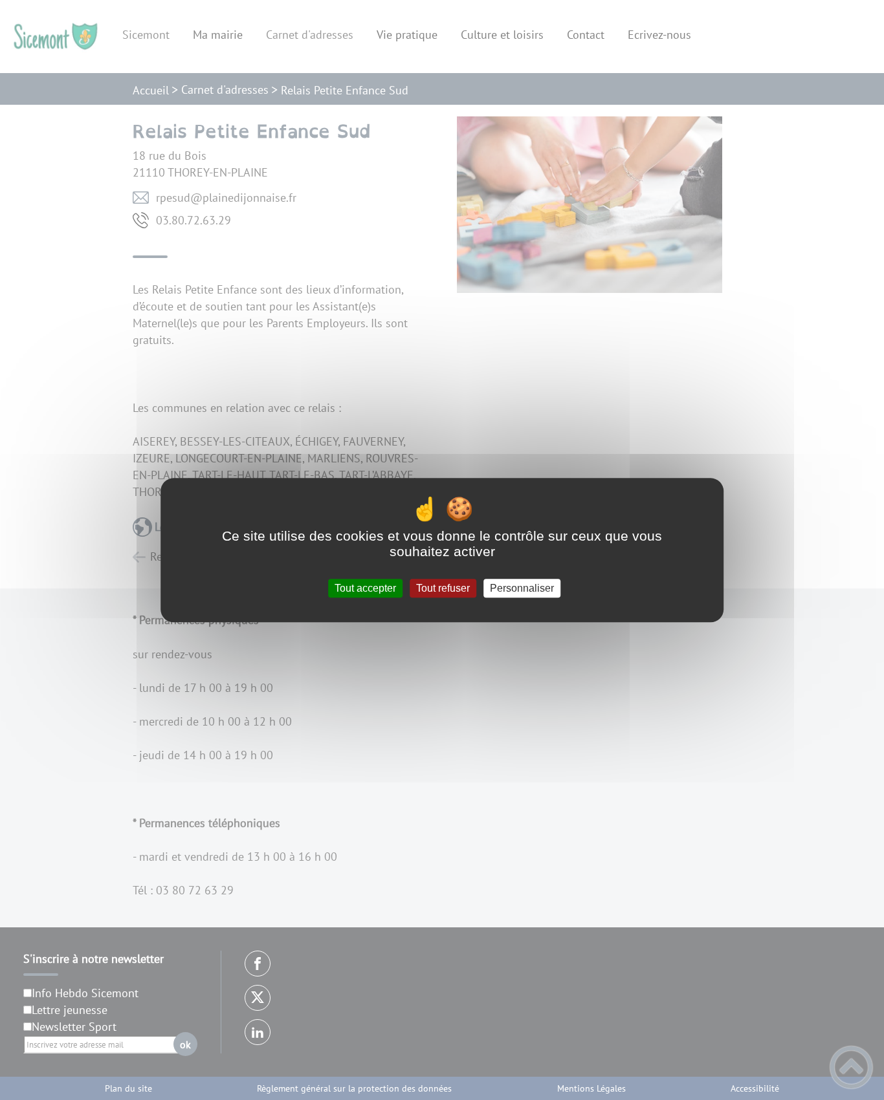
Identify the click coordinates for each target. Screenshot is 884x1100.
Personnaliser (522, 588)
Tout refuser (443, 588)
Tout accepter (365, 588)
